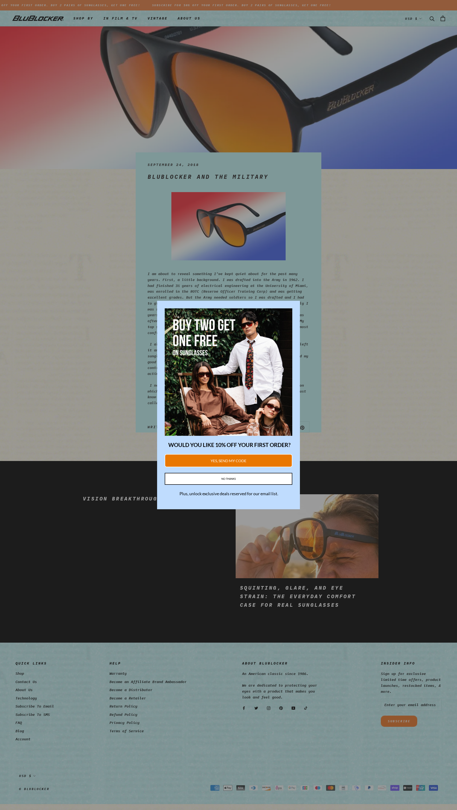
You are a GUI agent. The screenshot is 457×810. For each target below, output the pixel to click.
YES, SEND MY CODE (228, 460)
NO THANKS (228, 478)
